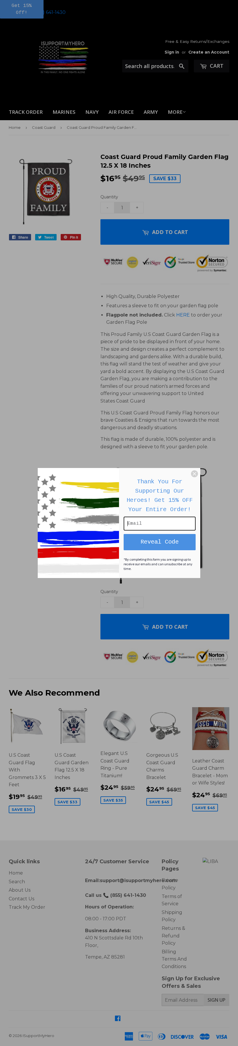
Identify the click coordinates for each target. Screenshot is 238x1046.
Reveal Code (159, 542)
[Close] (194, 473)
